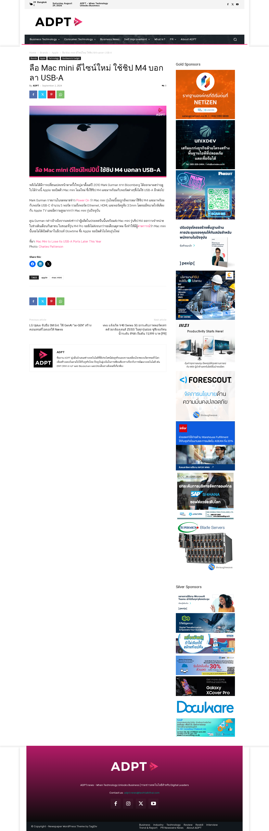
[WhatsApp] (60, 94)
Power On (82, 200)
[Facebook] (227, 4)
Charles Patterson (51, 246)
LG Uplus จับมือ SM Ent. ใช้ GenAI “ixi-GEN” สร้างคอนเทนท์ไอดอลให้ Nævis (60, 327)
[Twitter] (232, 4)
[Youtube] (237, 4)
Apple (55, 52)
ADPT (36, 85)
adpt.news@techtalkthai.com (142, 792)
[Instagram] (128, 804)
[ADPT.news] (58, 22)
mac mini (57, 277)
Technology (54, 58)
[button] (235, 39)
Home (32, 52)
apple (44, 277)
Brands (44, 52)
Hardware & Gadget (71, 58)
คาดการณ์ (144, 226)
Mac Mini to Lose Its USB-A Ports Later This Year (68, 241)
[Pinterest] (51, 94)
